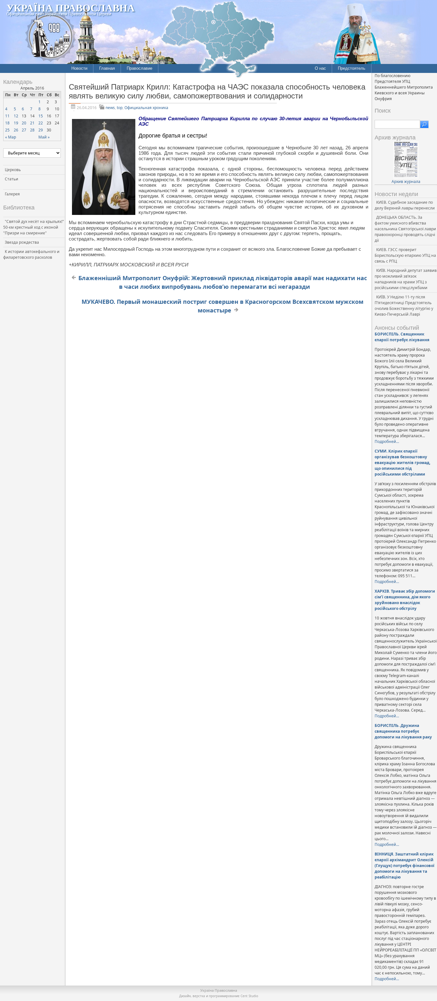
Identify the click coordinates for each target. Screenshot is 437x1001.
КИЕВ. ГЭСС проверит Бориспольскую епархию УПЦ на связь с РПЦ (405, 255)
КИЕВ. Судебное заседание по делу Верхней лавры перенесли (405, 205)
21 (32, 123)
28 (32, 130)
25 (7, 130)
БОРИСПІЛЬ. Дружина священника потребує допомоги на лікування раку (403, 731)
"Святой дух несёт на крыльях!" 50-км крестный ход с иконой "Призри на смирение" (33, 227)
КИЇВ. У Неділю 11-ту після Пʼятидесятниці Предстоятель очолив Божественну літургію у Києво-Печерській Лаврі (404, 305)
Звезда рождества (22, 242)
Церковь (13, 169)
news (110, 107)
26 (16, 130)
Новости (79, 68)
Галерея (12, 194)
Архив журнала (406, 181)
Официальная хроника (146, 107)
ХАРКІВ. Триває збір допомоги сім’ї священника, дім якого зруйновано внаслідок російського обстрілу (405, 599)
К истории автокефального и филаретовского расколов (31, 254)
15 (40, 116)
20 (24, 123)
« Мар (10, 137)
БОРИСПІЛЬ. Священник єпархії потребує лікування (402, 337)
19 (16, 123)
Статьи (11, 179)
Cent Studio (249, 996)
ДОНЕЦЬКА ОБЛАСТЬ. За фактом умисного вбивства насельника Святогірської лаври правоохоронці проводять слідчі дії (405, 229)
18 (7, 123)
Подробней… (387, 441)
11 (7, 116)
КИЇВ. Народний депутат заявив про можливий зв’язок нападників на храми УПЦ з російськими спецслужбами (406, 279)
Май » (44, 137)
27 (24, 130)
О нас (320, 68)
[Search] (424, 124)
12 (16, 116)
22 (40, 123)
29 (40, 130)
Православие (139, 68)
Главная (107, 68)
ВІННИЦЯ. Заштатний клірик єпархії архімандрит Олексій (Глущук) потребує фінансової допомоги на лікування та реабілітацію (404, 865)
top (120, 107)
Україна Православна (70, 7)
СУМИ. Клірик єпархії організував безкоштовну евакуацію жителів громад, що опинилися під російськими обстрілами (402, 462)
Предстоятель (351, 68)
